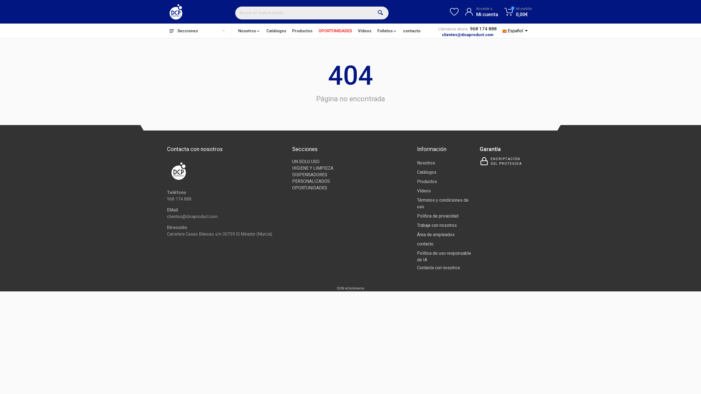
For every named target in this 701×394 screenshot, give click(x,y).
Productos (302, 30)
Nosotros (247, 30)
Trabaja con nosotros (437, 225)
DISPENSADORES (309, 174)
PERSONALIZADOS (311, 181)
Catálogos (276, 30)
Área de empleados (436, 234)
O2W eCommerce (350, 288)
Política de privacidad (437, 216)
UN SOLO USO (306, 161)
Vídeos (364, 30)
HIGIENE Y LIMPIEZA (312, 168)
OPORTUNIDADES (335, 30)
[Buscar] (380, 13)
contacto (412, 30)
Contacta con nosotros (438, 267)
